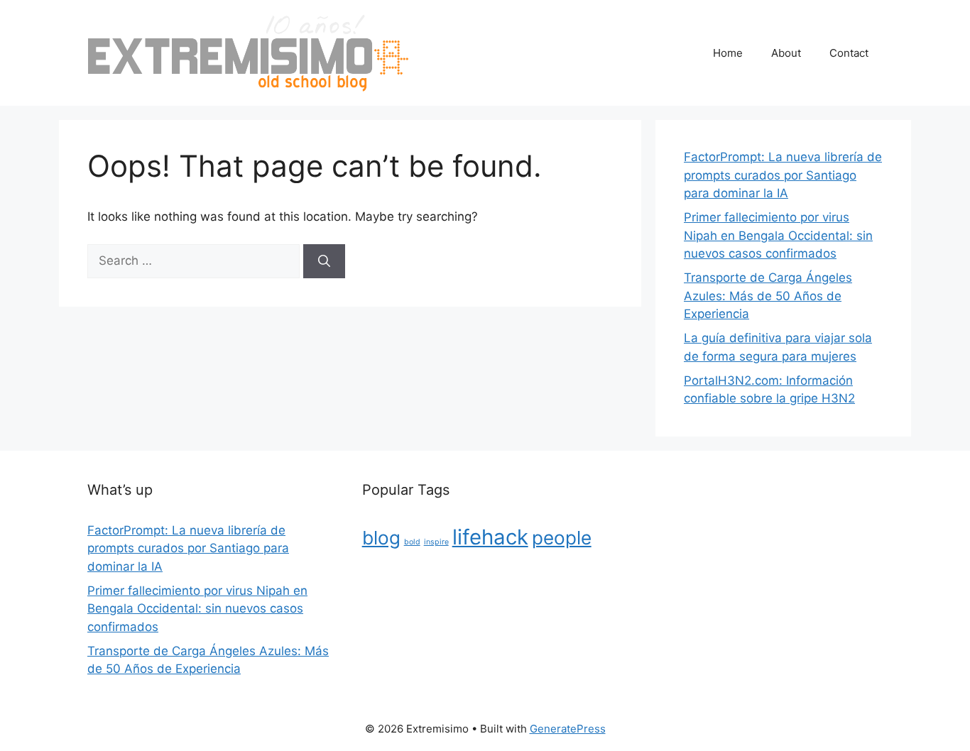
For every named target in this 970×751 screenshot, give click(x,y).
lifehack (490, 537)
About (786, 53)
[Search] (324, 261)
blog (381, 538)
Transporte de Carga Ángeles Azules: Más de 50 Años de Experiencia (768, 295)
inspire (436, 542)
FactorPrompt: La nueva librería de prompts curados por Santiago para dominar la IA (783, 175)
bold (412, 542)
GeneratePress (568, 728)
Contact (848, 53)
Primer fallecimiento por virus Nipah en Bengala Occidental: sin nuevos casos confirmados (778, 235)
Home (728, 53)
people (562, 538)
